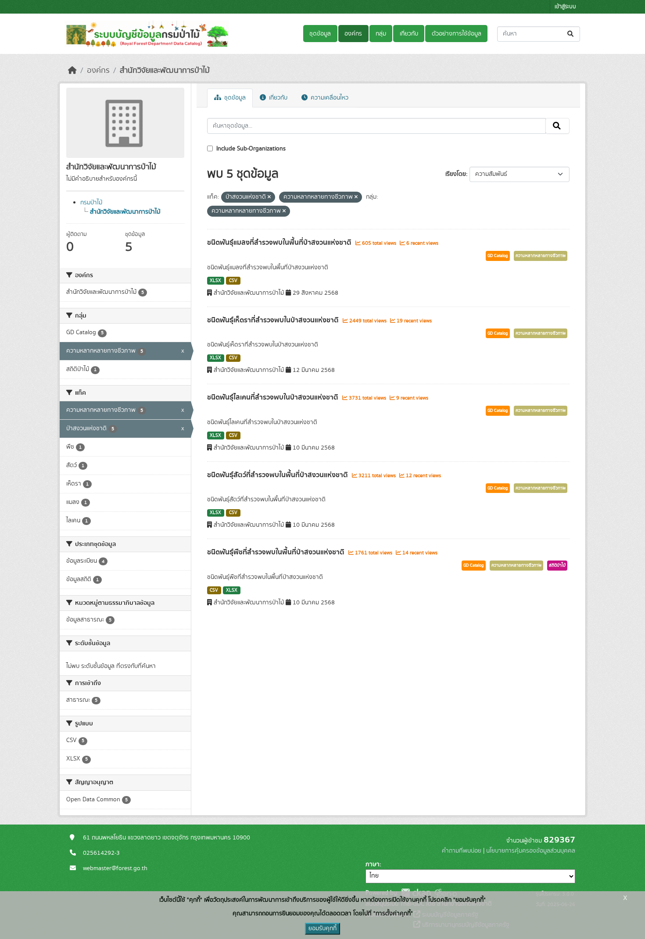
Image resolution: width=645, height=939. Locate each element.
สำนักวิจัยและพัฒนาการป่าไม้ (165, 70)
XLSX (215, 280)
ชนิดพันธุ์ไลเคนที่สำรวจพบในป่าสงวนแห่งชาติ (273, 397)
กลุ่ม (381, 33)
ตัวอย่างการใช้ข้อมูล (456, 33)
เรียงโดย (455, 174)
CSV (233, 280)
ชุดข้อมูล (320, 33)
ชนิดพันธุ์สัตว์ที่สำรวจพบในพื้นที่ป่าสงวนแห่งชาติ (278, 475)
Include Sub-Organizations (250, 148)
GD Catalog (497, 256)
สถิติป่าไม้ (557, 565)
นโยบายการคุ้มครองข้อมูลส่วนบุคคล (530, 850)
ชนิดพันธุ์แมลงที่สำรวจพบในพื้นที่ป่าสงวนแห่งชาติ (280, 242)
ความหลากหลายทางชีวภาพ (541, 256)
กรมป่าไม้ (91, 202)
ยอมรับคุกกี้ (322, 928)
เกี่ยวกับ (409, 33)
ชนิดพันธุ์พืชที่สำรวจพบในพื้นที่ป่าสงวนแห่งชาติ (276, 552)
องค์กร (353, 33)
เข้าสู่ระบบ (565, 7)
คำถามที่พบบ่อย (461, 850)
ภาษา (373, 864)
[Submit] (571, 34)
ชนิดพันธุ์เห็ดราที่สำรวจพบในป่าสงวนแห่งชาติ (273, 320)
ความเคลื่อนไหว (328, 97)
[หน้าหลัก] (72, 70)
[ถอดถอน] (269, 197)
